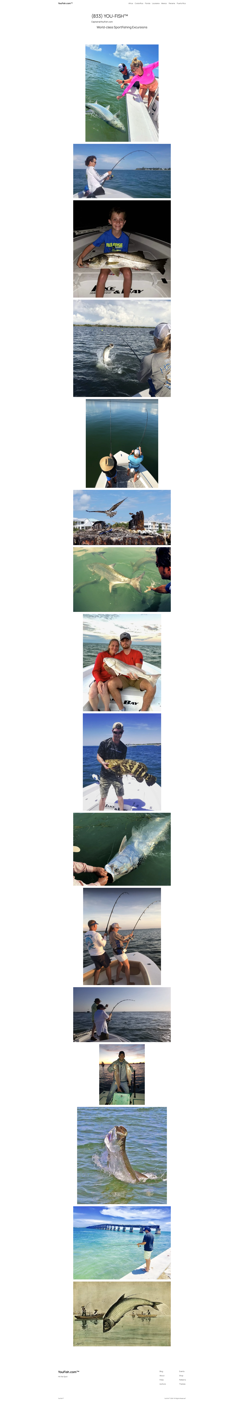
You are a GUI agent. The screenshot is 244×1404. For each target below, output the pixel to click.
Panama (172, 3)
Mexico (164, 3)
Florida (147, 3)
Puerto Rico (181, 3)
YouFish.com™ (65, 3)
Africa (130, 3)
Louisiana (155, 3)
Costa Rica (139, 3)
